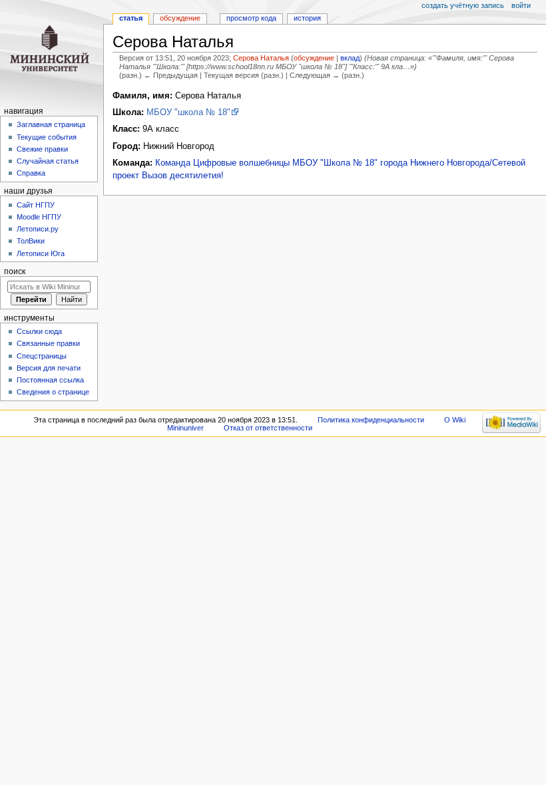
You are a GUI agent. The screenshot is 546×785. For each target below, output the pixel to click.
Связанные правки (48, 343)
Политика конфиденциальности (371, 420)
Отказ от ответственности (268, 428)
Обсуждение (180, 18)
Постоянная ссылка (50, 380)
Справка (31, 173)
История (307, 18)
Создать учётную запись (462, 5)
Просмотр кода (251, 18)
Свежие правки (42, 149)
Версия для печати (49, 368)
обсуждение (314, 58)
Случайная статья (48, 161)
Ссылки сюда (39, 331)
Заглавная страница (51, 124)
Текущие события (47, 137)
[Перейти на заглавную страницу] (51, 51)
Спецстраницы (42, 356)
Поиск (14, 271)
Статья (130, 18)
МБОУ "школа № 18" (188, 112)
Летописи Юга (41, 253)
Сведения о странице (53, 392)
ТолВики (31, 241)
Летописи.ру (38, 229)
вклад (350, 58)
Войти (521, 5)
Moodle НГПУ (39, 217)
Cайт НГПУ (36, 205)
